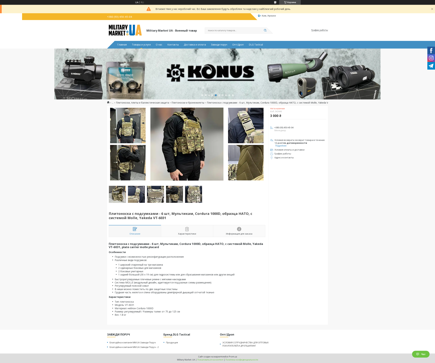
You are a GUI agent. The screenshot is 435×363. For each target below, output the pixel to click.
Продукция (172, 342)
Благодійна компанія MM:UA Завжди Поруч (133, 342)
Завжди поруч (219, 44)
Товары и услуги (141, 44)
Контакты (173, 44)
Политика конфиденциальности (241, 359)
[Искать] (265, 30)
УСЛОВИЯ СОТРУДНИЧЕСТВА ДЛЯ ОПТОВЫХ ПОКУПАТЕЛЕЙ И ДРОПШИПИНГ (245, 344)
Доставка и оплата (195, 44)
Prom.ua (233, 356)
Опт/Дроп (238, 44)
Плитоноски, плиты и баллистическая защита (142, 102)
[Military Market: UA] (125, 30)
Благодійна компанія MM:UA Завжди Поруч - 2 (134, 347)
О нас (159, 44)
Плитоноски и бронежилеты (187, 102)
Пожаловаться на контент (210, 359)
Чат (423, 354)
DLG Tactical (256, 44)
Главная (122, 44)
